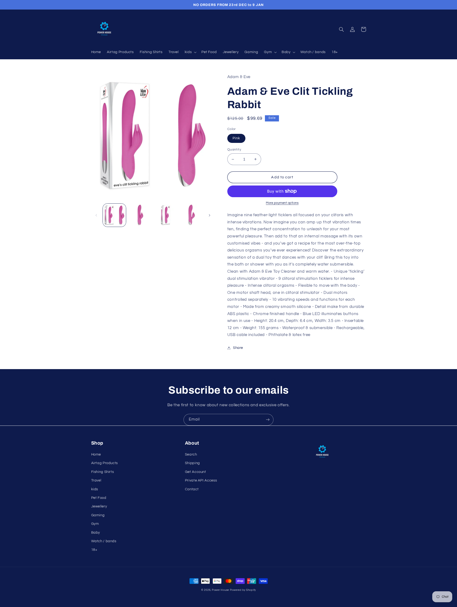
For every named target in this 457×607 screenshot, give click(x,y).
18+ (94, 550)
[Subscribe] (267, 420)
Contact (192, 489)
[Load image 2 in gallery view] (139, 215)
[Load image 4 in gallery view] (191, 215)
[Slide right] (209, 215)
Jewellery (99, 506)
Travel (96, 480)
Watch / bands (103, 541)
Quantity (234, 149)
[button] (190, 52)
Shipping (192, 463)
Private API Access (201, 480)
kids (94, 489)
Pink (236, 138)
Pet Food (98, 498)
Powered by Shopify (243, 590)
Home (96, 454)
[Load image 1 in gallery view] (114, 215)
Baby (95, 532)
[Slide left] (96, 215)
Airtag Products (104, 463)
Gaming (98, 515)
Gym (95, 524)
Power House (220, 590)
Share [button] (238, 348)
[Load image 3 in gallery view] (165, 215)
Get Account (195, 472)
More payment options (282, 203)
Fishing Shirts (102, 472)
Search (191, 454)
